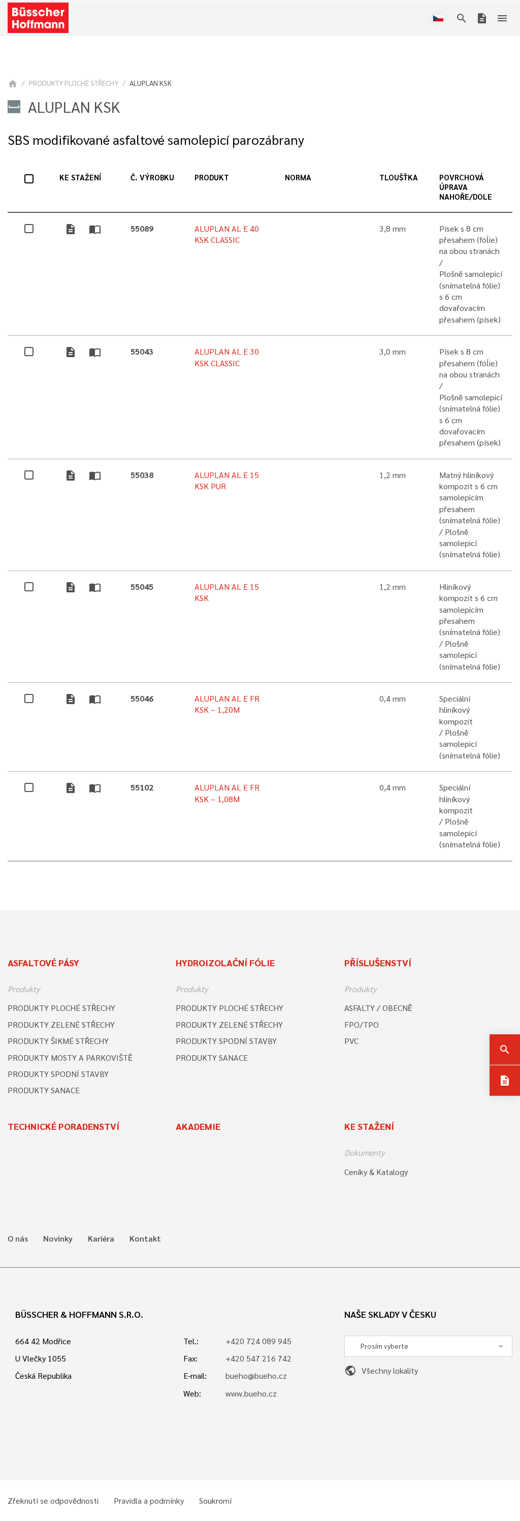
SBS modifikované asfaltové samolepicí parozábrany (156, 139)
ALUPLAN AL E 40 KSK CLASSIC (226, 234)
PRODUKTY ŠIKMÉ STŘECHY (58, 1040)
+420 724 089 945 (258, 1341)
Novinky (58, 1238)
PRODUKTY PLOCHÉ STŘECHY (73, 82)
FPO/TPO (361, 1024)
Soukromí (215, 1501)
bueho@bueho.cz (256, 1375)
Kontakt (145, 1238)
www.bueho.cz (251, 1393)
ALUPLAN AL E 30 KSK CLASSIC (226, 357)
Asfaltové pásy (43, 962)
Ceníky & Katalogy (376, 1171)
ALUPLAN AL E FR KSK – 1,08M (226, 793)
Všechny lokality (381, 1370)
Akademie (198, 1126)
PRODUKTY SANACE (44, 1090)
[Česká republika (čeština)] (440, 18)
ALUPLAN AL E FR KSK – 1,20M (226, 704)
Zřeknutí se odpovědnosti (53, 1501)
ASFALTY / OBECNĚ (378, 1007)
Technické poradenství (63, 1126)
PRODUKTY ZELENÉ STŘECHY (61, 1024)
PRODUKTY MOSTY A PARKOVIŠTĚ (70, 1057)
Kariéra (101, 1238)
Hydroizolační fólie (225, 962)
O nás (18, 1238)
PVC (351, 1040)
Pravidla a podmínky (149, 1501)
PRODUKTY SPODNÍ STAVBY (58, 1073)
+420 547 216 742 (258, 1358)
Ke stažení (369, 1126)
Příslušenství (377, 962)
